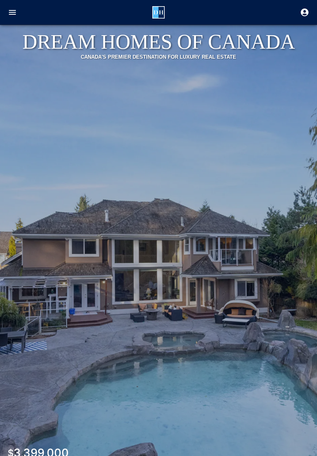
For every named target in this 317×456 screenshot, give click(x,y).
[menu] (12, 12)
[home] (158, 12)
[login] (304, 12)
